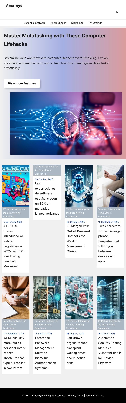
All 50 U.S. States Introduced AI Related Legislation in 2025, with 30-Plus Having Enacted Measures (14, 246)
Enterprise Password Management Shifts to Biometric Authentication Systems (45, 353)
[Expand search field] (117, 13)
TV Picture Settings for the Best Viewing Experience (14, 213)
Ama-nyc (14, 5)
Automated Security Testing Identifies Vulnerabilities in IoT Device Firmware (110, 350)
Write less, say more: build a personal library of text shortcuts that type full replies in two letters (14, 353)
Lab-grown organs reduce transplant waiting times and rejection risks (77, 350)
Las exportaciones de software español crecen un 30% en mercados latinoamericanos (47, 198)
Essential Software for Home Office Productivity (109, 213)
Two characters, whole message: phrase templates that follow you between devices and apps (109, 243)
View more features (22, 83)
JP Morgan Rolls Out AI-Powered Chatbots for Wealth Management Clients (78, 238)
